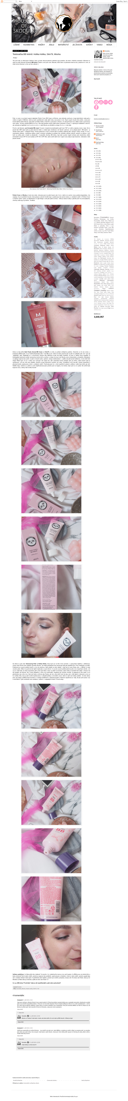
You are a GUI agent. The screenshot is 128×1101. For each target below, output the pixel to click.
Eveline (96, 264)
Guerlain (112, 269)
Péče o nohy (103, 224)
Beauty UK (111, 247)
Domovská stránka (52, 1080)
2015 (97, 201)
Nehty (98, 222)
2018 (97, 195)
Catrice (112, 255)
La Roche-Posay (101, 275)
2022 (97, 186)
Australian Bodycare (99, 245)
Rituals (99, 295)
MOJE (109, 278)
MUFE (95, 280)
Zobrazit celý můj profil (99, 62)
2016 (97, 199)
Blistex (98, 251)
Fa (98, 264)
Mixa (95, 285)
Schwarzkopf (104, 298)
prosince (97, 159)
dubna (97, 177)
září (96, 166)
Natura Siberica (109, 286)
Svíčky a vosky (97, 231)
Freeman (112, 267)
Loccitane (96, 278)
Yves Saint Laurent (103, 308)
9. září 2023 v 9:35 (28, 1028)
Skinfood (104, 300)
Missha (23, 988)
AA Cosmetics (105, 239)
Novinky (103, 222)
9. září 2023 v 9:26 (28, 1000)
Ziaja (108, 308)
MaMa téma (104, 221)
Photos (98, 224)
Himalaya (102, 272)
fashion (106, 232)
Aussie (112, 243)
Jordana (112, 274)
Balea (95, 247)
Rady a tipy (107, 227)
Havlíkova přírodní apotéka (103, 270)
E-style (108, 259)
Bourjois (106, 253)
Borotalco (102, 253)
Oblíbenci (108, 222)
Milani (102, 283)
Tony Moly (108, 303)
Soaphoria (111, 300)
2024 (97, 155)
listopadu (97, 161)
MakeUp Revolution (107, 280)
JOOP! (107, 274)
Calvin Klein (97, 255)
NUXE (105, 285)
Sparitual (100, 301)
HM (95, 270)
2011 (97, 210)
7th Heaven (97, 239)
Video (112, 231)
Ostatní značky (29, 988)
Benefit (109, 248)
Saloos (112, 297)
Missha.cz (62, 125)
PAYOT (108, 290)
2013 (97, 206)
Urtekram (112, 304)
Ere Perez (111, 261)
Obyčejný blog (100, 142)
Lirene (112, 277)
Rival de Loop (105, 295)
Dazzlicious (99, 130)
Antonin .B (96, 243)
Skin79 (34, 988)
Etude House (110, 263)
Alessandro (96, 240)
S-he (99, 297)
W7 (98, 306)
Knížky (112, 219)
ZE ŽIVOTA (77, 45)
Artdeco (101, 243)
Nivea (103, 288)
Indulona (100, 274)
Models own (100, 285)
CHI (113, 253)
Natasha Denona (98, 286)
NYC (109, 285)
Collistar (104, 256)
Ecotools (104, 261)
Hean (112, 270)
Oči (95, 224)
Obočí (112, 222)
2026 (97, 151)
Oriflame (111, 288)
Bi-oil (113, 248)
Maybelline (97, 283)
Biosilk (95, 251)
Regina (101, 293)
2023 (97, 157)
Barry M (100, 247)
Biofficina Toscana (109, 250)
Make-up (111, 221)
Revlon (104, 293)
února (97, 181)
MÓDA (109, 45)
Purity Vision (103, 292)
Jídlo (108, 219)
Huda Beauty (108, 272)
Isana (104, 274)
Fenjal (101, 264)
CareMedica (102, 255)
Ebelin (100, 261)
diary (102, 232)
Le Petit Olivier (106, 277)
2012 (97, 208)
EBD (95, 261)
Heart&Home (97, 272)
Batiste (105, 247)
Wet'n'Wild (107, 306)
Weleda (102, 306)
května (97, 174)
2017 (97, 197)
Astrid (108, 243)
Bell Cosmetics (103, 248)
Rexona (112, 293)
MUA (112, 278)
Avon (107, 245)
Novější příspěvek (17, 1080)
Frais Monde (97, 267)
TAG (106, 231)
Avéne (112, 245)
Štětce (110, 232)
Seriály (95, 229)
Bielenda (96, 250)
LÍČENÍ (16, 45)
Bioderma (101, 250)
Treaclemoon (100, 304)
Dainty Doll (96, 258)
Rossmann (111, 295)
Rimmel (96, 295)
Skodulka (24, 1016)
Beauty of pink (100, 126)
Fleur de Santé (106, 264)
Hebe (36, 123)
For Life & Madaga (99, 266)
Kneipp (95, 275)
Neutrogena (96, 288)
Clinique (99, 256)
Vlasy (95, 232)
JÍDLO (51, 45)
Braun (110, 253)
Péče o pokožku (99, 226)
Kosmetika (19, 988)
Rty (113, 227)
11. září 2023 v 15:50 (34, 1016)
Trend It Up (106, 304)
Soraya (95, 301)
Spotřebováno (109, 229)
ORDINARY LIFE (100, 134)
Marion (103, 282)
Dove (105, 259)
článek (60, 195)
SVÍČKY (89, 45)
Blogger (76, 1096)
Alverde (102, 240)
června (97, 172)
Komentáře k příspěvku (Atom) (31, 1083)
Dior (99, 259)
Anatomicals (100, 242)
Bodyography (108, 251)
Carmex (107, 255)
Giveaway (103, 219)
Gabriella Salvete (99, 269)
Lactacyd (112, 275)
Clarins (95, 256)
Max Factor (110, 282)
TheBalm (104, 303)
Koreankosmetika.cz (34, 125)
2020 (97, 190)
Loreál (101, 279)
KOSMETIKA (28, 45)
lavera (99, 309)
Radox (109, 292)
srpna (96, 168)
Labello (107, 275)
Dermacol (103, 258)
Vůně (99, 232)
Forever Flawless (109, 266)
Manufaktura (97, 282)
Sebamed (111, 298)
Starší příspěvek (85, 1080)
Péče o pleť (110, 224)
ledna (96, 183)
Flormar (112, 264)
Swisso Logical (106, 301)
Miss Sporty (107, 283)
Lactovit (96, 277)
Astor (105, 243)
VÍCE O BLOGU (99, 67)
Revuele (108, 293)
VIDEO (100, 45)
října (96, 164)
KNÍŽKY (41, 45)
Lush (105, 279)
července (97, 170)
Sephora (96, 300)
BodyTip (102, 251)
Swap (103, 230)
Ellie (107, 261)
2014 (97, 203)
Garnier (107, 269)
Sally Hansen (105, 297)
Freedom (105, 267)
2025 (97, 153)
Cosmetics (104, 217)
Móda (95, 222)
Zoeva (112, 308)
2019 (97, 193)
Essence (96, 263)
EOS (98, 261)
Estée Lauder (103, 263)
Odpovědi (21, 1012)
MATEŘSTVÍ (63, 45)
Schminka (96, 298)
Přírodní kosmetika (99, 227)
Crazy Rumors (110, 256)
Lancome (100, 277)
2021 (97, 188)
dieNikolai (96, 309)
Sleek (107, 300)
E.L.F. (112, 259)
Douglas (102, 259)
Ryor (95, 297)
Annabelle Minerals (109, 242)
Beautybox (96, 217)
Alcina (112, 239)
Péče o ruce (110, 226)
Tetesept (99, 303)
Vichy (95, 306)
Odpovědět (20, 1009)
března (97, 179)
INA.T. (97, 138)
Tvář (38, 988)
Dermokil (109, 258)
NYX (113, 285)
